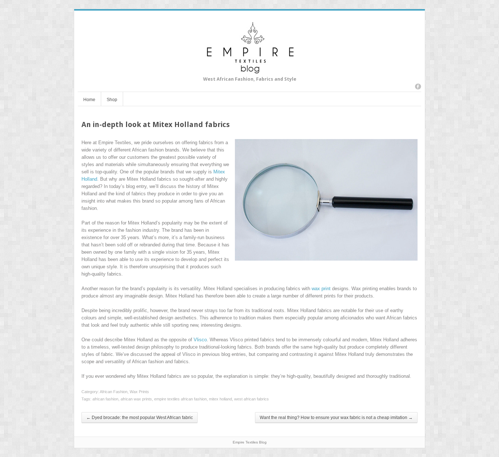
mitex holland (220, 399)
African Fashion (113, 391)
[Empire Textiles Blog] (250, 70)
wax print (321, 288)
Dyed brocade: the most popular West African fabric (139, 417)
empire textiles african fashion (180, 399)
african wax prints (136, 399)
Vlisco (200, 339)
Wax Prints (139, 391)
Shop (112, 99)
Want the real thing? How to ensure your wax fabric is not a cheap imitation (336, 417)
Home (89, 99)
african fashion (105, 399)
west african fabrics (251, 399)
